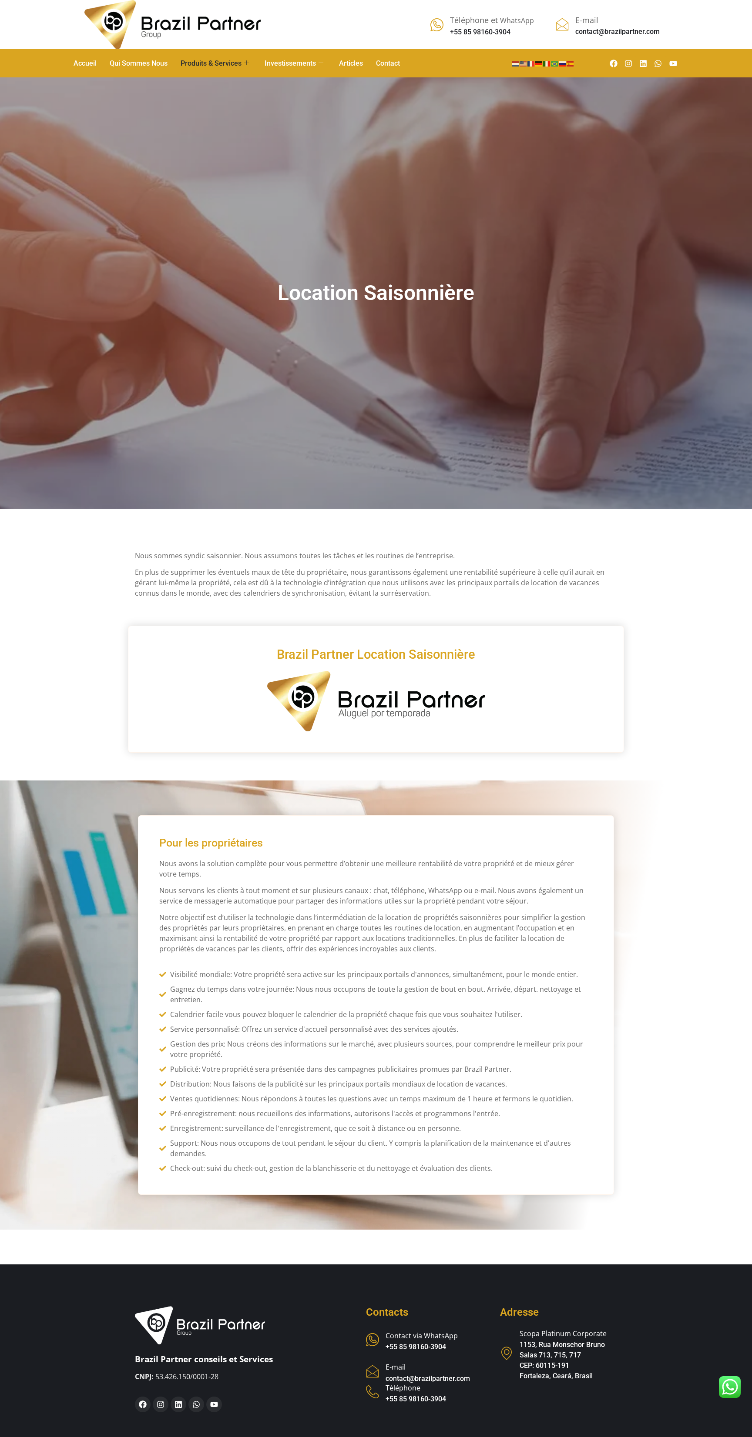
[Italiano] (547, 63)
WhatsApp (492, 20)
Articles (351, 63)
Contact (388, 63)
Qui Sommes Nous (139, 63)
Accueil (85, 63)
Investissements (290, 63)
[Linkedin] (643, 63)
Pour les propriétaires (211, 843)
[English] (523, 63)
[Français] (531, 63)
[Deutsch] (539, 63)
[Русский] (563, 63)
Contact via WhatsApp (422, 1335)
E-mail (396, 1367)
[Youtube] (673, 63)
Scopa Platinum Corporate (563, 1333)
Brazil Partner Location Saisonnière (376, 654)
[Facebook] (613, 63)
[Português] (555, 63)
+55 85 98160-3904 (416, 1347)
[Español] (570, 63)
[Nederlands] (516, 63)
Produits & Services (211, 63)
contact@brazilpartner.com (428, 1378)
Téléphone (403, 1388)
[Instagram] (628, 63)
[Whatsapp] (658, 63)
